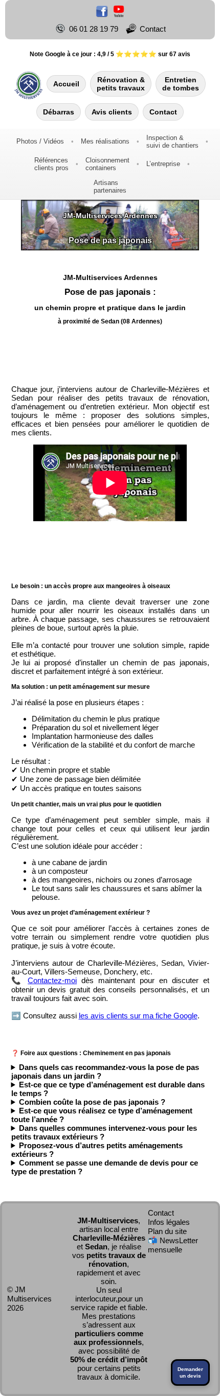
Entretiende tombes (180, 84)
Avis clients (112, 112)
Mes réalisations (105, 141)
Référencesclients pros (51, 164)
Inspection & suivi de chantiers (172, 141)
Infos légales (169, 1222)
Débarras (58, 112)
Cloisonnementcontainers (107, 164)
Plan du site (167, 1231)
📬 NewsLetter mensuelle (173, 1245)
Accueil (66, 84)
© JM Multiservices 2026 (29, 1298)
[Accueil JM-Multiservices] (28, 83)
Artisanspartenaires (110, 186)
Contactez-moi (52, 980)
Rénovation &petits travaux (121, 84)
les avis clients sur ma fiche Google (138, 1015)
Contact (163, 112)
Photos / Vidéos (40, 141)
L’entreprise (163, 164)
